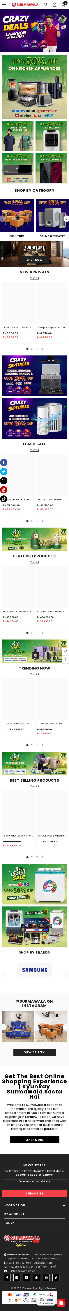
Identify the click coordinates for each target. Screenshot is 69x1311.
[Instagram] (16, 1277)
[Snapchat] (36, 1277)
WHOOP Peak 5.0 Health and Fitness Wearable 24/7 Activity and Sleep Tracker (51, 836)
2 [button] (29, 48)
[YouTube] (46, 1277)
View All (34, 278)
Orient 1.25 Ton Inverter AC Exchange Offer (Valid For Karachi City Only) (51, 500)
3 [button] (33, 48)
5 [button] (40, 48)
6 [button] (44, 48)
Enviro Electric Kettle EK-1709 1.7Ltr (17, 327)
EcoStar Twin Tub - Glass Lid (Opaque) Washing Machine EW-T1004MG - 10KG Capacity (51, 612)
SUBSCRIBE (34, 1193)
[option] (34, 30)
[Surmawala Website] (17, 217)
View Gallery (34, 1052)
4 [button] (37, 48)
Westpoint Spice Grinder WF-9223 (52, 327)
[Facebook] (7, 1277)
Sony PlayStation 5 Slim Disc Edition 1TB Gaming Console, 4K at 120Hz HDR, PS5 (17, 836)
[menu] (4, 4)
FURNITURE (16, 236)
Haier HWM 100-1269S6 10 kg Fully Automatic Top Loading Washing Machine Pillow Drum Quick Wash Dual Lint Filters (17, 612)
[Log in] (55, 5)
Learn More (34, 1140)
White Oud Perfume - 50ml (18, 724)
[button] (65, 976)
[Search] (46, 4)
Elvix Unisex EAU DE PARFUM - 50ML (51, 724)
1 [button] (25, 48)
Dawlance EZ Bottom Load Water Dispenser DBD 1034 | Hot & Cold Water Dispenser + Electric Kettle (17, 500)
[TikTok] (26, 1277)
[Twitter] (55, 1277)
